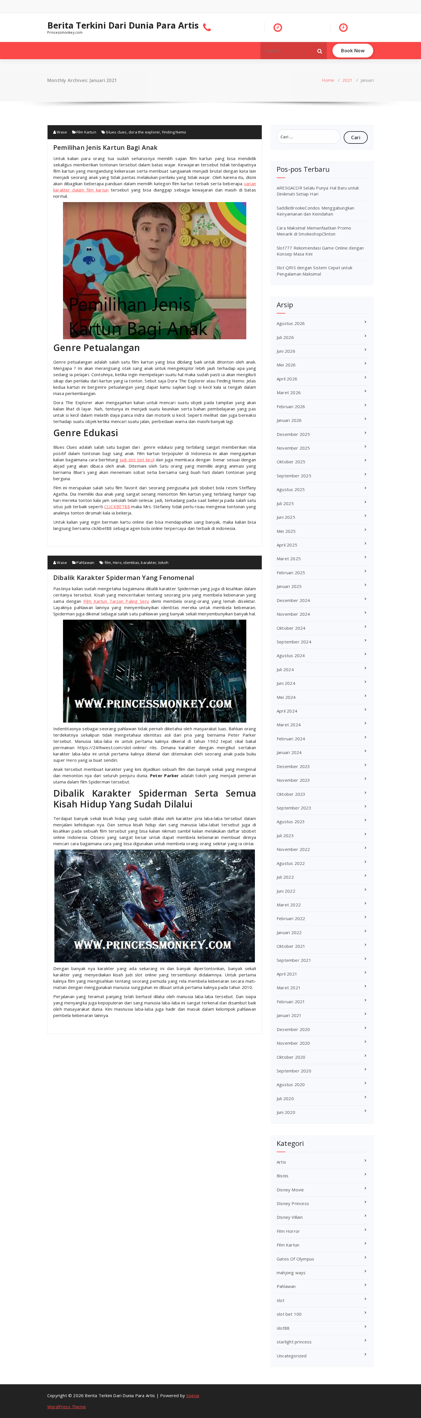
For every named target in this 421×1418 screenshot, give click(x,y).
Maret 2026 (289, 392)
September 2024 (294, 642)
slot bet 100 (289, 1314)
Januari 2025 (289, 586)
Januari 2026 (289, 420)
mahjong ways (291, 1272)
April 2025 (287, 545)
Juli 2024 (285, 669)
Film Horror (288, 1231)
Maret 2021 (289, 987)
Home (328, 80)
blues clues (116, 132)
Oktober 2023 (291, 794)
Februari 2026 (291, 406)
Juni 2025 (286, 517)
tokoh (163, 562)
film (108, 562)
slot (280, 1300)
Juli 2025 (285, 503)
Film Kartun (86, 132)
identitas (131, 562)
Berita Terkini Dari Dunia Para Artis (123, 25)
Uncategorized (292, 1356)
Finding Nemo (174, 132)
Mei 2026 (286, 365)
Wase (61, 132)
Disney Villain (290, 1217)
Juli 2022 (285, 877)
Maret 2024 (289, 724)
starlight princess (294, 1342)
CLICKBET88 (117, 506)
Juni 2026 (286, 351)
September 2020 (294, 1071)
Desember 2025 (293, 434)
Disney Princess (293, 1203)
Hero (117, 562)
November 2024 (293, 614)
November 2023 (293, 780)
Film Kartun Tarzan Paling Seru (116, 601)
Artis (281, 1162)
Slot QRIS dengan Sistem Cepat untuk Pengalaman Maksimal (314, 270)
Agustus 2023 (291, 821)
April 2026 (287, 379)
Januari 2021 (289, 1015)
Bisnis (282, 1175)
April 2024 (287, 711)
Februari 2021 (291, 1001)
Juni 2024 (286, 683)
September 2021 (294, 960)
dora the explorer (144, 132)
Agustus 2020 (291, 1084)
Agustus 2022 (291, 863)
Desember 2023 (293, 766)
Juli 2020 (285, 1098)
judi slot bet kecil (137, 459)
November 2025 (293, 448)
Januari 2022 (289, 932)
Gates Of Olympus (295, 1259)
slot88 (283, 1328)
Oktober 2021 (291, 946)
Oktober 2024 (291, 628)
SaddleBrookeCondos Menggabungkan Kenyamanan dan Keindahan (315, 211)
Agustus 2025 (291, 489)
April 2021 (287, 974)
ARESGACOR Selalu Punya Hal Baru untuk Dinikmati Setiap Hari (318, 191)
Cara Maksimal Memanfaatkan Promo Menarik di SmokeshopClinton (314, 231)
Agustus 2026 (291, 323)
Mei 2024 (286, 697)
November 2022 (293, 849)
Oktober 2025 (291, 461)
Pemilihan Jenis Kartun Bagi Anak (105, 147)
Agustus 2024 (291, 655)
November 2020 (293, 1043)
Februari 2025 (291, 572)
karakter (148, 562)
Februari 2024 (291, 738)
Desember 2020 (293, 1029)
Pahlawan (85, 562)
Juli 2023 (285, 835)
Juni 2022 (286, 891)
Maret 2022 (289, 905)
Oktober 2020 (291, 1057)
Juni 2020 (286, 1112)
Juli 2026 (285, 337)
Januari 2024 (289, 752)
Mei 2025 (286, 531)
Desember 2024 (293, 600)
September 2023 (294, 808)
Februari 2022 (291, 918)
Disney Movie (290, 1189)
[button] (320, 50)
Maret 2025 (289, 558)
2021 (347, 80)
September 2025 (294, 475)
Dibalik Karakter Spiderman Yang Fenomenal (123, 577)
